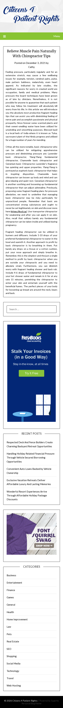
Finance (11, 590)
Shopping (12, 656)
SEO (9, 648)
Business (11, 575)
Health (10, 612)
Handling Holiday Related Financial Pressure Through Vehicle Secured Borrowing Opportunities (30, 457)
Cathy (31, 66)
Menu (56, 36)
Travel (10, 678)
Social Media (13, 663)
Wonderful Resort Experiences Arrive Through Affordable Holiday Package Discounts (27, 495)
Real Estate (13, 641)
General (11, 604)
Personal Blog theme (31, 703)
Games (10, 597)
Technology (13, 670)
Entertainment (14, 582)
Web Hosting (14, 685)
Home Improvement (17, 619)
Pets (9, 634)
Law (9, 626)
